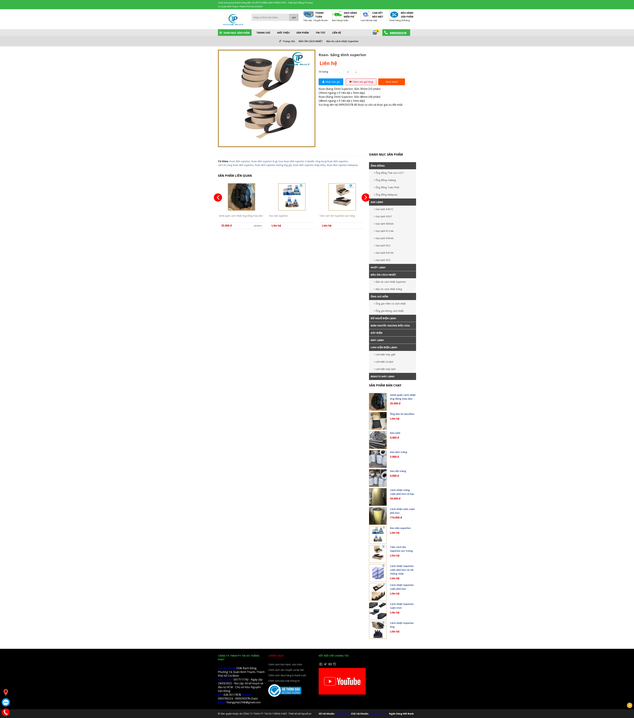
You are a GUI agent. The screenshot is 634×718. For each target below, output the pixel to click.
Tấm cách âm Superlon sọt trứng (337, 215)
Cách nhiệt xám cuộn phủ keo (402, 510)
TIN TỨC (320, 33)
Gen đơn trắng (398, 452)
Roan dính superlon (239, 161)
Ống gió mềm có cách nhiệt (391, 303)
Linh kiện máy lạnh (386, 369)
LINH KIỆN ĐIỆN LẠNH (384, 347)
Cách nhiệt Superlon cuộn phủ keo (402, 586)
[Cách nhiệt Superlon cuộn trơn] (378, 611)
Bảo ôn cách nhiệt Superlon (342, 41)
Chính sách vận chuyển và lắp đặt (286, 669)
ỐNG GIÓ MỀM (379, 296)
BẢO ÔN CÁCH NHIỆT (311, 41)
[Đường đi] (6, 692)
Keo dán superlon (278, 215)
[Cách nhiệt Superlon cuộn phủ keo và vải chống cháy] (378, 573)
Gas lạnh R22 (383, 260)
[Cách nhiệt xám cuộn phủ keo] (378, 516)
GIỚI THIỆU (283, 33)
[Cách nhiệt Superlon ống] (378, 630)
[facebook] (320, 664)
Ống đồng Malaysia (386, 194)
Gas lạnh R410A (384, 252)
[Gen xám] (378, 440)
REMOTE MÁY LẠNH (382, 376)
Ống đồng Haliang (386, 180)
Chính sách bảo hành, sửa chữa (285, 664)
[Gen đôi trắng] (378, 478)
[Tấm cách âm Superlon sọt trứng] (342, 197)
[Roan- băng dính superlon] (266, 99)
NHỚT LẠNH (378, 267)
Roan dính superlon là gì (264, 161)
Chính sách (276, 655)
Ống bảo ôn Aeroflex (402, 413)
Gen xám (395, 432)
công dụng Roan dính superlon (331, 161)
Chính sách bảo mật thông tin (284, 680)
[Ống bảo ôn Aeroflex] (378, 421)
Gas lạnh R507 (384, 216)
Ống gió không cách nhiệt (390, 310)
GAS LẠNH (377, 202)
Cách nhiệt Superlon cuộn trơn (402, 605)
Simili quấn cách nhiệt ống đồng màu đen (241, 215)
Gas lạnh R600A (384, 223)
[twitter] (325, 664)
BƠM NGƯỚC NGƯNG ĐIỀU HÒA (390, 325)
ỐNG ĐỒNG (378, 165)
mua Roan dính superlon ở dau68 (296, 161)
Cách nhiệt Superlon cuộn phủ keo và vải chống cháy (402, 569)
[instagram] (334, 664)
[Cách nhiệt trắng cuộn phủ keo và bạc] (378, 497)
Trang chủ (263, 33)
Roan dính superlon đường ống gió (273, 165)
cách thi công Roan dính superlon (235, 165)
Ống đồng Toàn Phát (387, 187)
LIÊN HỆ (336, 33)
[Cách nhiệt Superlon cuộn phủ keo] (378, 592)
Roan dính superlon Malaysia (342, 165)
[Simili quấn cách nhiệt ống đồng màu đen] (241, 197)
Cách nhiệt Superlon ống (402, 624)
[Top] (629, 705)
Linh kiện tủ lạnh (384, 361)
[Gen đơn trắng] (378, 459)
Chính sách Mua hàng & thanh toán (287, 675)
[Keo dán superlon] (292, 197)
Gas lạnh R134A (384, 231)
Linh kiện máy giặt (385, 354)
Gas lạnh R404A (384, 238)
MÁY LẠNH (377, 340)
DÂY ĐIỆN (376, 332)
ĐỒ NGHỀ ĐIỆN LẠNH (383, 318)
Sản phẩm (302, 33)
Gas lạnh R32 (383, 245)
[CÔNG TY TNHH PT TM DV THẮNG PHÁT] (233, 20)
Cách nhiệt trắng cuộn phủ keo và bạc (402, 491)
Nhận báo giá (332, 81)
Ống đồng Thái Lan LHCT (390, 172)
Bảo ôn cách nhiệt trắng (389, 289)
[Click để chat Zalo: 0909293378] (6, 702)
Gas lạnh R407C (384, 209)
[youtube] (330, 664)
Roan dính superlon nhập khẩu (309, 165)
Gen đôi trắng (398, 471)
